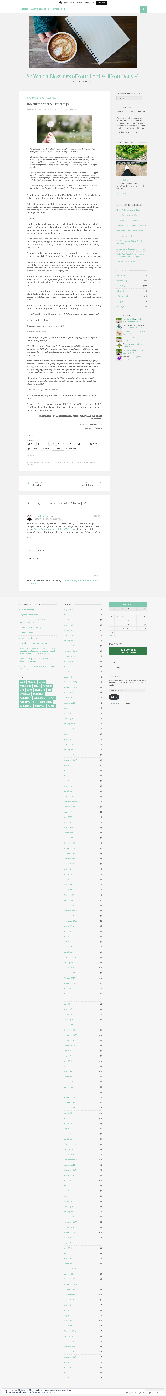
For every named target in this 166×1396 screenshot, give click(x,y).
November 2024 (70, 687)
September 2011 (70, 1357)
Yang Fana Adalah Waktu (29, 615)
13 (133, 621)
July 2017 (67, 994)
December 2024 (70, 682)
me (49, 690)
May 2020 (68, 822)
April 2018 (68, 947)
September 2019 (70, 859)
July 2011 (67, 1367)
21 (139, 625)
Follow (114, 697)
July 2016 (67, 1056)
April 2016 (68, 1072)
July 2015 (67, 1118)
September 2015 (70, 1108)
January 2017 (69, 1025)
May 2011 (67, 1378)
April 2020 (68, 828)
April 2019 (68, 885)
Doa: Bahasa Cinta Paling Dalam (129, 231)
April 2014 (68, 1196)
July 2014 (67, 1181)
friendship (25, 686)
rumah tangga (74, 462)
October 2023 (69, 703)
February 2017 (69, 1020)
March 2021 (69, 791)
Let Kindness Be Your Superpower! (130, 249)
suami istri (88, 462)
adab (22, 682)
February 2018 (70, 957)
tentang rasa (121, 307)
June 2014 (68, 1186)
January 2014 (69, 1212)
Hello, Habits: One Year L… (134, 328)
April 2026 (68, 625)
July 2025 (67, 667)
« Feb (111, 636)
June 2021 (68, 776)
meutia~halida (54, 110)
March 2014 (69, 1201)
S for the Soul (35, 98)
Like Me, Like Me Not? (125, 262)
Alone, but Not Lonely (28, 638)
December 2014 (70, 1155)
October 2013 (69, 1227)
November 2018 (70, 911)
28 (139, 628)
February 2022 (70, 744)
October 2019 (69, 854)
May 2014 (68, 1191)
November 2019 (70, 848)
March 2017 (68, 1014)
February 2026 (70, 635)
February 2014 (70, 1207)
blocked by (130, 651)
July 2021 (67, 770)
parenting (25, 698)
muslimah (25, 694)
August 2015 (69, 1113)
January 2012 (69, 1336)
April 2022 (68, 739)
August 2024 (69, 693)
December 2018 (70, 905)
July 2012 (67, 1305)
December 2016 (70, 1030)
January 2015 (69, 1149)
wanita (51, 706)
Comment (94, 575)
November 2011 (70, 1347)
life (22, 690)
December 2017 (70, 968)
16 (111, 625)
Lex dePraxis (41, 516)
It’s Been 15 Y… (128, 332)
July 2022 (68, 734)
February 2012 (70, 1331)
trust (30, 464)
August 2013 (69, 1238)
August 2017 (68, 988)
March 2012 (69, 1326)
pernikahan (59, 462)
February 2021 (70, 796)
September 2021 (70, 760)
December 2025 (70, 646)
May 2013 (68, 1253)
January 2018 (69, 963)
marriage (40, 690)
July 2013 (67, 1243)
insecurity (34, 462)
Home (25, 9)
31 (117, 632)
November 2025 (70, 651)
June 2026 (68, 615)
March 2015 (68, 1139)
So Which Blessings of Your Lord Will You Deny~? (83, 76)
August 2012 (69, 1300)
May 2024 (68, 698)
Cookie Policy (51, 1392)
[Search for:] (129, 98)
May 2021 (68, 781)
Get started (101, 3)
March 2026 (69, 630)
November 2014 (70, 1160)
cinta (42, 682)
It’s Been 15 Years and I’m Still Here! (131, 226)
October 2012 (69, 1290)
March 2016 (69, 1077)
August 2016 (69, 1051)
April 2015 (68, 1134)
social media (45, 702)
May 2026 (68, 620)
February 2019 (70, 895)
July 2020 (68, 812)
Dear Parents (121, 276)
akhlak (32, 682)
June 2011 (67, 1373)
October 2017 (69, 978)
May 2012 (68, 1316)
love (29, 690)
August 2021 (69, 765)
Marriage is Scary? (124, 236)
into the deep (121, 281)
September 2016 (70, 1046)
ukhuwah (39, 706)
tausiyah (51, 98)
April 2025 (68, 677)
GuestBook (59, 9)
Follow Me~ (114, 676)
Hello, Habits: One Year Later (128, 210)
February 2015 (70, 1144)
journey (47, 686)
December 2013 (70, 1217)
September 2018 (70, 921)
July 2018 (67, 931)
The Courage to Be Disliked (127, 220)
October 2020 (69, 807)
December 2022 (70, 729)
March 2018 (69, 952)
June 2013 (68, 1248)
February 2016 (70, 1082)
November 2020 (70, 802)
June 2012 (68, 1310)
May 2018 (68, 942)
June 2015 (68, 1123)
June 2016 (68, 1061)
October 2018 (69, 916)
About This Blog (40, 9)
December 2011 (70, 1341)
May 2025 (68, 672)
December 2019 (70, 843)
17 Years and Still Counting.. (30, 628)
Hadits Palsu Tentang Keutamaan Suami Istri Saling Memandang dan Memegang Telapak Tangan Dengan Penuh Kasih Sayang (37, 650)
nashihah (46, 462)
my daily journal (123, 286)
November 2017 (70, 973)
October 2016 (69, 1040)
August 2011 (68, 1362)
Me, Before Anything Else (127, 215)
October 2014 (69, 1165)
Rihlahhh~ (120, 291)
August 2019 (69, 864)
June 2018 (68, 937)
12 (128, 621)
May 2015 (67, 1129)
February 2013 (70, 1269)
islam (37, 686)
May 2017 (67, 1004)
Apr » (116, 636)
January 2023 (69, 724)
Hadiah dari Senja (26, 610)
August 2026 (69, 610)
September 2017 (70, 983)
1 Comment (72, 110)
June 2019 (68, 874)
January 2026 (69, 641)
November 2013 (70, 1222)
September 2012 (70, 1295)
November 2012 (70, 1284)
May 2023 (68, 713)
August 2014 (69, 1175)
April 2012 (68, 1321)
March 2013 (69, 1264)
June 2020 (68, 817)
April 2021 (68, 786)
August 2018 (69, 926)
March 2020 (69, 833)
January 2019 (69, 900)
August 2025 (69, 661)
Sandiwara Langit (26, 633)
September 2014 (70, 1170)
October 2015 (69, 1103)
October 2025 (69, 656)
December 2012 (70, 1279)
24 (117, 628)
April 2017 (68, 1009)
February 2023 (70, 719)
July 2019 (67, 869)
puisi (51, 698)
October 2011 (69, 1352)
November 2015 (70, 1097)
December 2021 (70, 755)
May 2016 (68, 1066)
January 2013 (69, 1274)
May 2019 (68, 879)
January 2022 (69, 750)
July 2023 (68, 708)
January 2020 (69, 838)
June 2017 (67, 999)
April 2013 (68, 1258)
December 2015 (70, 1092)
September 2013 (70, 1232)
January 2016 (69, 1087)
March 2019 (69, 890)
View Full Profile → (124, 194)
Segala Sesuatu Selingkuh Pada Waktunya (54, 529)
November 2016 (70, 1035)
